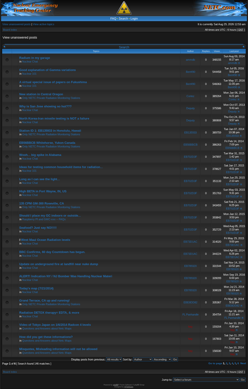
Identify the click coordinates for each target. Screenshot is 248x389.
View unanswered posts (16, 24)
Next (243, 363)
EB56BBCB (191, 144)
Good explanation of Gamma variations (47, 70)
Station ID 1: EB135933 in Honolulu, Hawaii (50, 130)
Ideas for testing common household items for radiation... (61, 167)
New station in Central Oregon (41, 94)
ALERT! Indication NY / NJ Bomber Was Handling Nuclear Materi (65, 276)
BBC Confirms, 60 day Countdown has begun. (52, 252)
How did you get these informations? (46, 337)
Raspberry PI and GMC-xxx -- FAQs (44, 219)
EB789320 (190, 265)
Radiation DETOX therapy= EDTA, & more (49, 312)
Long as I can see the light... (39, 179)
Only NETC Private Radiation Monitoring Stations (51, 97)
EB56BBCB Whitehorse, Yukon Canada (47, 143)
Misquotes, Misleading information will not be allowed (58, 349)
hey (190, 326)
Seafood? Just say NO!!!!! (38, 227)
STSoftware (128, 387)
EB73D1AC (190, 241)
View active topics (43, 24)
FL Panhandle (190, 314)
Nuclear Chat (30, 61)
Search (123, 18)
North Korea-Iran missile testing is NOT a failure (54, 118)
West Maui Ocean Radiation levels (45, 240)
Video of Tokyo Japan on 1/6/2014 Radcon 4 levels (55, 325)
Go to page (215, 363)
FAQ (113, 18)
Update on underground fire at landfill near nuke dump (58, 264)
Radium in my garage (34, 58)
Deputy (190, 108)
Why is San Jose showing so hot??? (45, 106)
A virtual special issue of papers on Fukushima (53, 82)
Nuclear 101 (29, 73)
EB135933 (190, 132)
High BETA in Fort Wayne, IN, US (42, 191)
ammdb (190, 59)
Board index (10, 29)
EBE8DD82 (190, 302)
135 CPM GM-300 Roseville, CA (41, 203)
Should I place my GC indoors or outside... (50, 215)
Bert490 (190, 71)
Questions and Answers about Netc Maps (47, 328)
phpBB (115, 385)
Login (134, 18)
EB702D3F (190, 156)
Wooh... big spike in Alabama (40, 155)
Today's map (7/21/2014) (36, 288)
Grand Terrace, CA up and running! (44, 300)
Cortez (190, 96)
